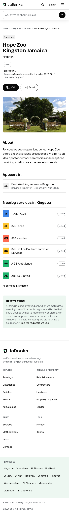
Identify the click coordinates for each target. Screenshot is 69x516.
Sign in (52, 4)
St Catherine (25, 490)
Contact (7, 446)
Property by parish (47, 399)
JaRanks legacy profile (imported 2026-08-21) (33, 74)
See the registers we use (35, 322)
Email (32, 87)
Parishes (7, 392)
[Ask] (62, 15)
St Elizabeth (29, 483)
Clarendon (9, 490)
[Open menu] (62, 4)
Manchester (45, 483)
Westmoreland (12, 483)
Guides (41, 406)
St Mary (8, 475)
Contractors (43, 384)
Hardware (42, 392)
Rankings (8, 377)
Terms (40, 432)
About (6, 439)
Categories (16, 28)
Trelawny (30, 475)
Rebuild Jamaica (45, 377)
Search (7, 399)
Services (27, 28)
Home (5, 28)
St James (43, 475)
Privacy (41, 424)
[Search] (42, 4)
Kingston (8, 57)
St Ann (18, 475)
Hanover (55, 475)
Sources (7, 424)
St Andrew (22, 468)
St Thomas (36, 468)
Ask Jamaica (9, 406)
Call (13, 87)
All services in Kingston (15, 285)
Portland (50, 468)
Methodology (10, 432)
